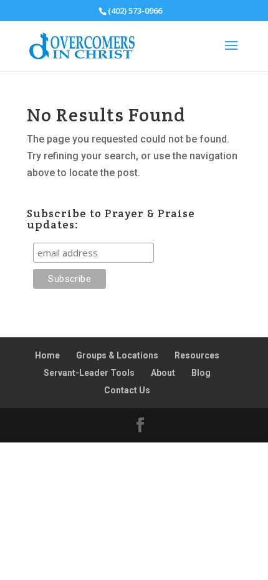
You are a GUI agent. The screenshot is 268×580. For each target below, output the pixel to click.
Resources (197, 355)
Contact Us (127, 390)
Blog (201, 373)
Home (47, 355)
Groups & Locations (117, 355)
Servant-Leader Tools (89, 373)
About (163, 373)
